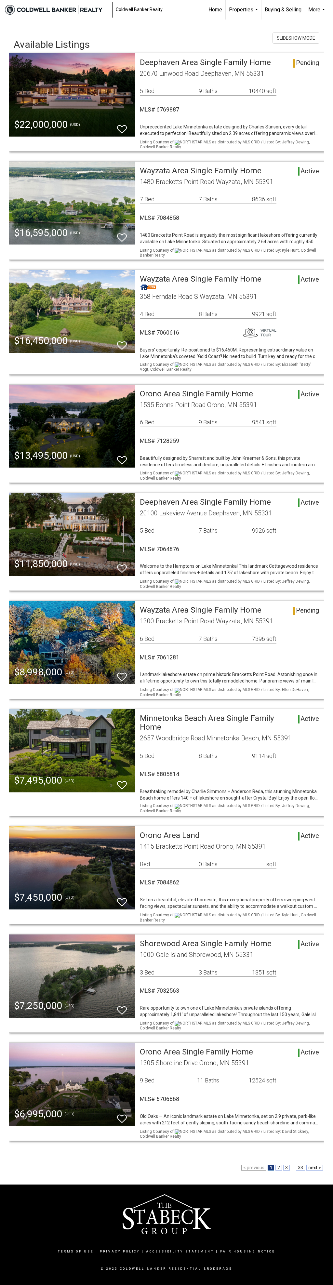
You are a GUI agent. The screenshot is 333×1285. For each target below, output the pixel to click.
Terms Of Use (76, 1251)
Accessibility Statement (180, 1251)
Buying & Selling (283, 10)
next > (314, 1167)
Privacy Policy (120, 1251)
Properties (244, 13)
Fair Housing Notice (247, 1251)
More (317, 13)
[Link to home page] (57, 10)
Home (215, 10)
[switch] (122, 126)
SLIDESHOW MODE (296, 38)
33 (300, 1167)
